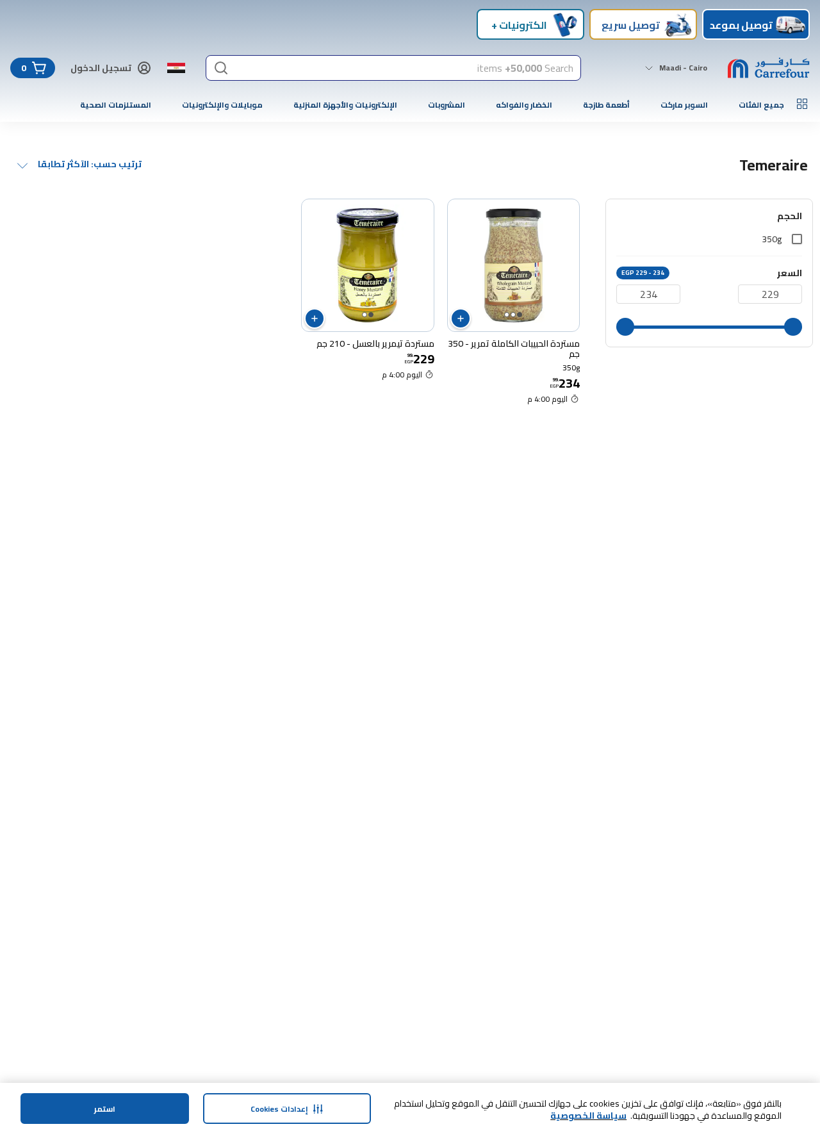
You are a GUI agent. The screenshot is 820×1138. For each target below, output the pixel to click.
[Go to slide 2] (513, 314)
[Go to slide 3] (506, 314)
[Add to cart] (460, 318)
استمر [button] (104, 1108)
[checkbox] (797, 239)
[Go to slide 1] (519, 314)
